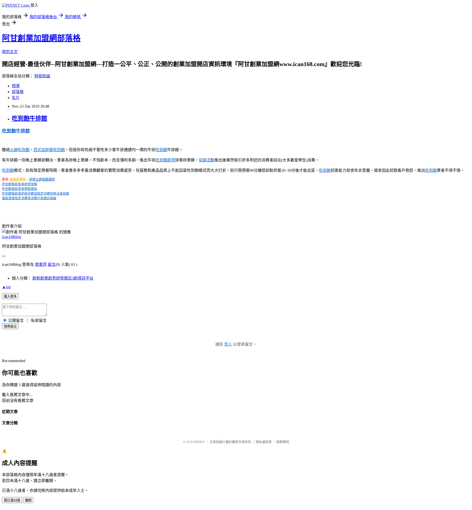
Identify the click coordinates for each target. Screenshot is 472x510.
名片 (16, 98)
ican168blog (11, 237)
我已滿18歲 (12, 500)
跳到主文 (10, 52)
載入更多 (10, 296)
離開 (28, 500)
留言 (52, 264)
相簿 (16, 86)
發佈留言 (10, 326)
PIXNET (199, 442)
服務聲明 (282, 442)
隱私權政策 (264, 442)
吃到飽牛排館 (29, 118)
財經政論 (42, 76)
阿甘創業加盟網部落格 (41, 38)
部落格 (18, 92)
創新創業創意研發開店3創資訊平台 (62, 278)
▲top (6, 287)
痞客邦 (41, 264)
